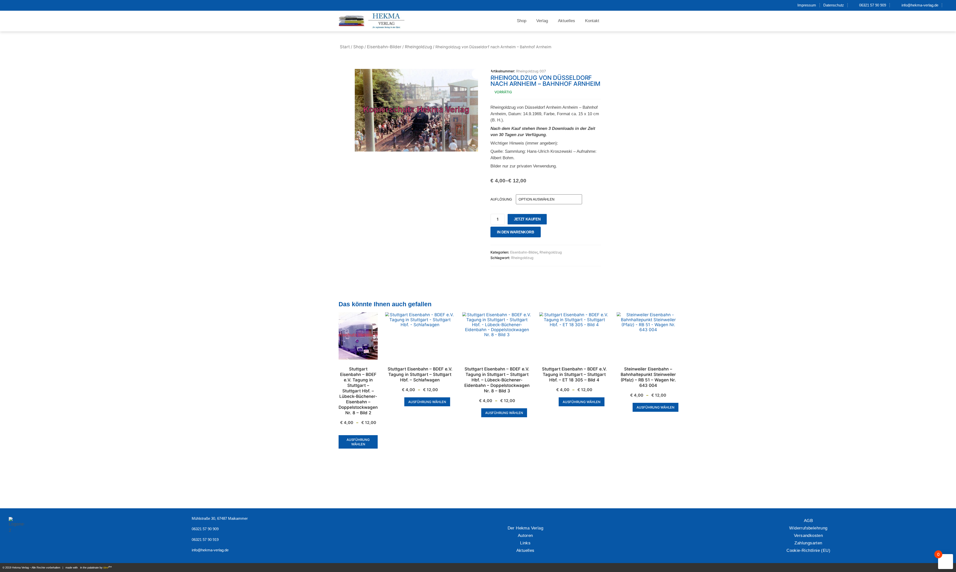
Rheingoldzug (418, 46)
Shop (521, 20)
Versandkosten (808, 535)
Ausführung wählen (358, 442)
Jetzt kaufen (527, 219)
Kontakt (592, 20)
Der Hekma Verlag (525, 528)
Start (345, 46)
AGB (808, 520)
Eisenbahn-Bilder (384, 46)
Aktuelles (566, 20)
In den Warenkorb (515, 232)
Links (525, 543)
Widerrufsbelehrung (808, 528)
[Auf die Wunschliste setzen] (545, 233)
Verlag (542, 20)
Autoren (525, 535)
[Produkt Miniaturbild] (482, 74)
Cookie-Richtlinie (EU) (808, 550)
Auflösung (501, 199)
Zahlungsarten (808, 543)
